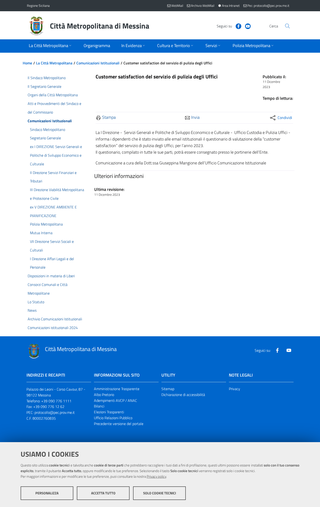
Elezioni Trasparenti (109, 412)
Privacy (234, 389)
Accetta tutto (103, 493)
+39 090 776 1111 (56, 401)
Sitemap (167, 389)
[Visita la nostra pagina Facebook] (236, 26)
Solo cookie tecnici (159, 493)
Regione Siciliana (38, 5)
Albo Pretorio (104, 394)
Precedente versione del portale (118, 423)
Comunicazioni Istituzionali (97, 63)
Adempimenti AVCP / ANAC (115, 400)
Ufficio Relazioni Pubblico (113, 418)
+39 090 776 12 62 (48, 406)
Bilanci (99, 406)
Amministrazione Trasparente (116, 389)
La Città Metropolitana (54, 63)
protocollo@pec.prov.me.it (54, 412)
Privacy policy (156, 476)
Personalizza (47, 493)
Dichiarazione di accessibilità (183, 394)
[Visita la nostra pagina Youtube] (246, 26)
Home (27, 63)
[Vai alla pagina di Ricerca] (287, 26)
